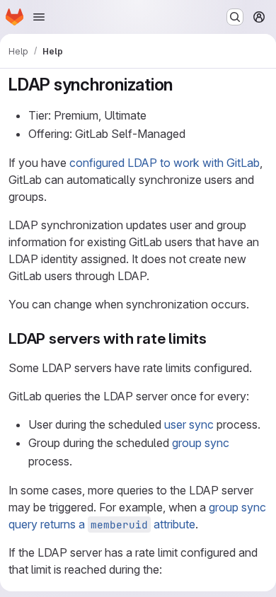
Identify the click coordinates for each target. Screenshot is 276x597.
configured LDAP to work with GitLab (164, 163)
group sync (200, 443)
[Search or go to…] (234, 16)
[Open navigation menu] (39, 17)
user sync (189, 424)
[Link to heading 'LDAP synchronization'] (182, 84)
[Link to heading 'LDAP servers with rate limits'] (215, 338)
